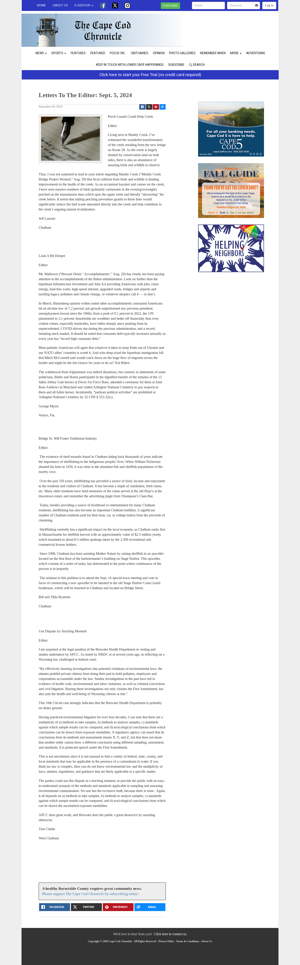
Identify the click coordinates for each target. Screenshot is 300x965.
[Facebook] (103, 5)
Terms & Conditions (187, 941)
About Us (60, 5)
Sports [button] (57, 53)
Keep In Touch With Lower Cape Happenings (130, 64)
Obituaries (139, 53)
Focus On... (118, 53)
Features (78, 53)
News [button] (40, 53)
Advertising (255, 53)
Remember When (213, 53)
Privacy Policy (166, 941)
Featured (97, 53)
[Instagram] (127, 5)
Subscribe (176, 64)
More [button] (234, 53)
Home (41, 5)
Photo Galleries (182, 53)
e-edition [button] (82, 5)
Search (198, 64)
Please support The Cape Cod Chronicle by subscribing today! (90, 894)
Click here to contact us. (170, 934)
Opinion (158, 53)
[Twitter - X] (115, 5)
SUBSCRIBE (170, 5)
